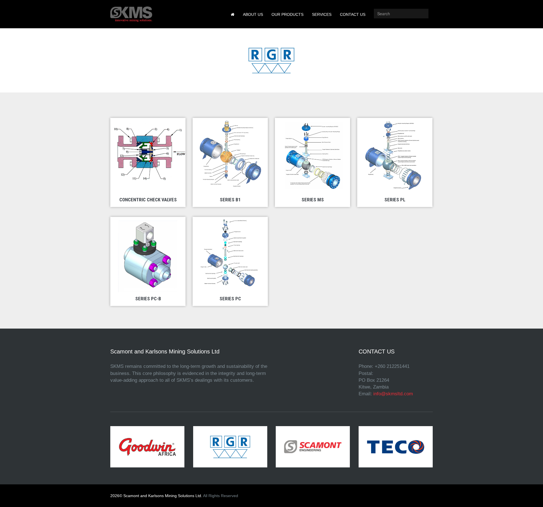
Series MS (312, 199)
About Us (253, 14)
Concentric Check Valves (148, 199)
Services (321, 14)
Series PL (394, 199)
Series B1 (230, 199)
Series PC (230, 298)
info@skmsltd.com (393, 393)
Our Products (287, 14)
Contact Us (352, 14)
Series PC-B (148, 298)
